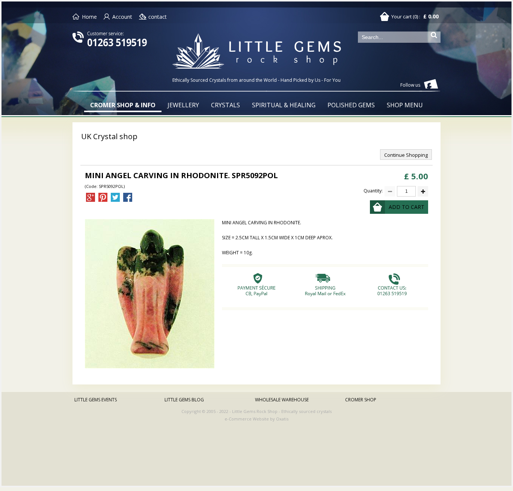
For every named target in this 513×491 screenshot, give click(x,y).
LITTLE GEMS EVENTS (95, 399)
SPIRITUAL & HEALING (283, 105)
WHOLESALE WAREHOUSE (282, 399)
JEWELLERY (183, 105)
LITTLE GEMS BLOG (184, 399)
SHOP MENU (405, 105)
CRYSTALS (225, 105)
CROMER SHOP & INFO (122, 105)
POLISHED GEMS (351, 105)
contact (157, 16)
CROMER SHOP (360, 399)
